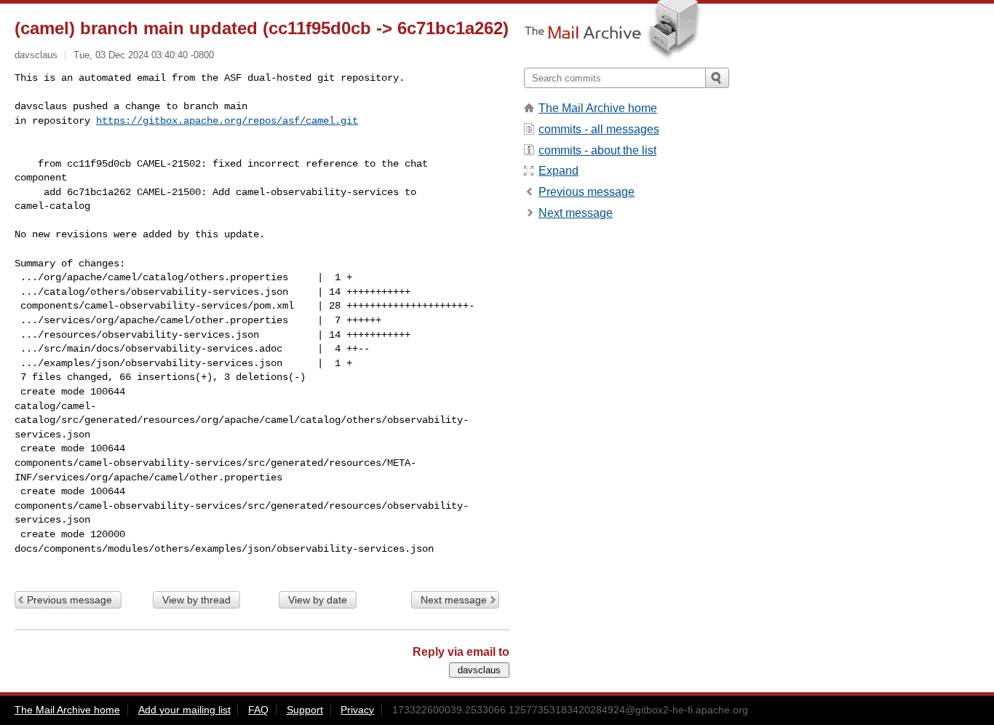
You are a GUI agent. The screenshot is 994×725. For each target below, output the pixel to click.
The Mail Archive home (597, 108)
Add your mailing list (184, 710)
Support (305, 710)
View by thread (196, 600)
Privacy (357, 710)
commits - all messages (598, 129)
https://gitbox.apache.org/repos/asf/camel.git (227, 121)
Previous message (69, 600)
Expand (558, 171)
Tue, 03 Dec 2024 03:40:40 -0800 (143, 54)
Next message (454, 600)
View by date (317, 600)
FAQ (258, 710)
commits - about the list (597, 150)
